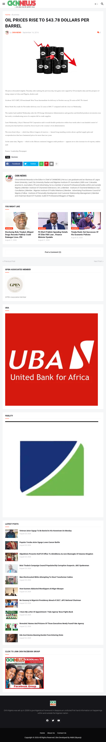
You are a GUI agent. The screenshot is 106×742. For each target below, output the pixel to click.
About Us (51, 733)
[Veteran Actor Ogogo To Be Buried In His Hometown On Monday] (11, 534)
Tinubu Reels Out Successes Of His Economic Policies (84, 233)
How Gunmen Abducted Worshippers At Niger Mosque (42, 589)
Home (7, 15)
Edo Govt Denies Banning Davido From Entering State (41, 635)
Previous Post (9, 261)
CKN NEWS (20, 175)
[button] (3, 4)
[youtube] (58, 720)
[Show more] (56, 164)
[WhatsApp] (41, 164)
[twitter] (53, 720)
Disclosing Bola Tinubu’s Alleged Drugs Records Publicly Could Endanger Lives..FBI (19, 234)
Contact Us (61, 733)
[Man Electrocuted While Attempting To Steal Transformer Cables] (11, 580)
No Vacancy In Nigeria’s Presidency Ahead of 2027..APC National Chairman (50, 600)
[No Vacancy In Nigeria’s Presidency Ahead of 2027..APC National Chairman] (11, 603)
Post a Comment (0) (53, 252)
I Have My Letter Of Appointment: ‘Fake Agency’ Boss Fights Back (46, 612)
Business (15, 15)
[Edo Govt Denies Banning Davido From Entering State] (11, 638)
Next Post (98, 261)
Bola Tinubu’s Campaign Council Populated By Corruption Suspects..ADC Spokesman (54, 565)
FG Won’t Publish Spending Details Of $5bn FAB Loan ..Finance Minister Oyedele (53, 234)
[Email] (51, 164)
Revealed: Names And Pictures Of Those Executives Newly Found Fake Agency (52, 623)
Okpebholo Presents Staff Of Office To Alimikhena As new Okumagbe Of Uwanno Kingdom (56, 554)
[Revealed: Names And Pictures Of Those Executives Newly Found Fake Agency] (11, 626)
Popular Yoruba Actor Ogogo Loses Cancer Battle (40, 542)
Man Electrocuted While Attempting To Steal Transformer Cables (46, 577)
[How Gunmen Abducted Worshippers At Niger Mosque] (11, 592)
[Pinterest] (46, 164)
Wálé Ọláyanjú (75, 737)
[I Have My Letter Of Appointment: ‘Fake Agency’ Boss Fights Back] (11, 615)
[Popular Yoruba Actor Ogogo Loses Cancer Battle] (11, 545)
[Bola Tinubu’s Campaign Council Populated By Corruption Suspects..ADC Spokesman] (11, 568)
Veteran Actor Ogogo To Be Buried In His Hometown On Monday (46, 531)
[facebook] (47, 720)
